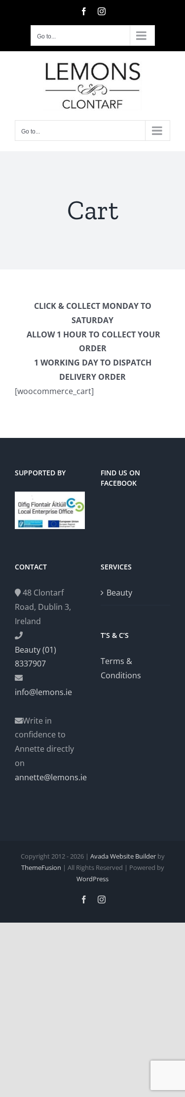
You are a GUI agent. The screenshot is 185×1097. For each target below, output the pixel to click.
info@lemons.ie (43, 692)
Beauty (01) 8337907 (35, 656)
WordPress (92, 878)
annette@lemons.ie (50, 777)
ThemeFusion (41, 867)
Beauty (119, 592)
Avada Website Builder (123, 856)
